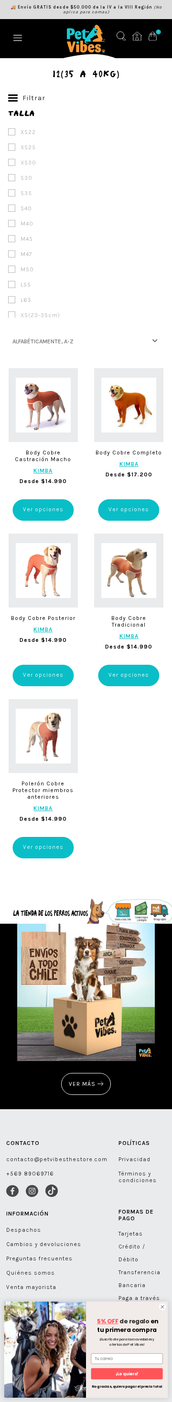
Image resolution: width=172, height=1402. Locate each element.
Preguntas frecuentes (39, 1258)
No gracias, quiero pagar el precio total (127, 1386)
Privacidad (134, 1159)
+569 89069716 (30, 1173)
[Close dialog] (162, 1306)
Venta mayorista (31, 1287)
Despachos (23, 1230)
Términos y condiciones (137, 1177)
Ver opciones (43, 509)
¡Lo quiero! (127, 1374)
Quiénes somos (30, 1272)
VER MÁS (83, 1084)
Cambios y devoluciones (43, 1244)
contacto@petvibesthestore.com (57, 1159)
